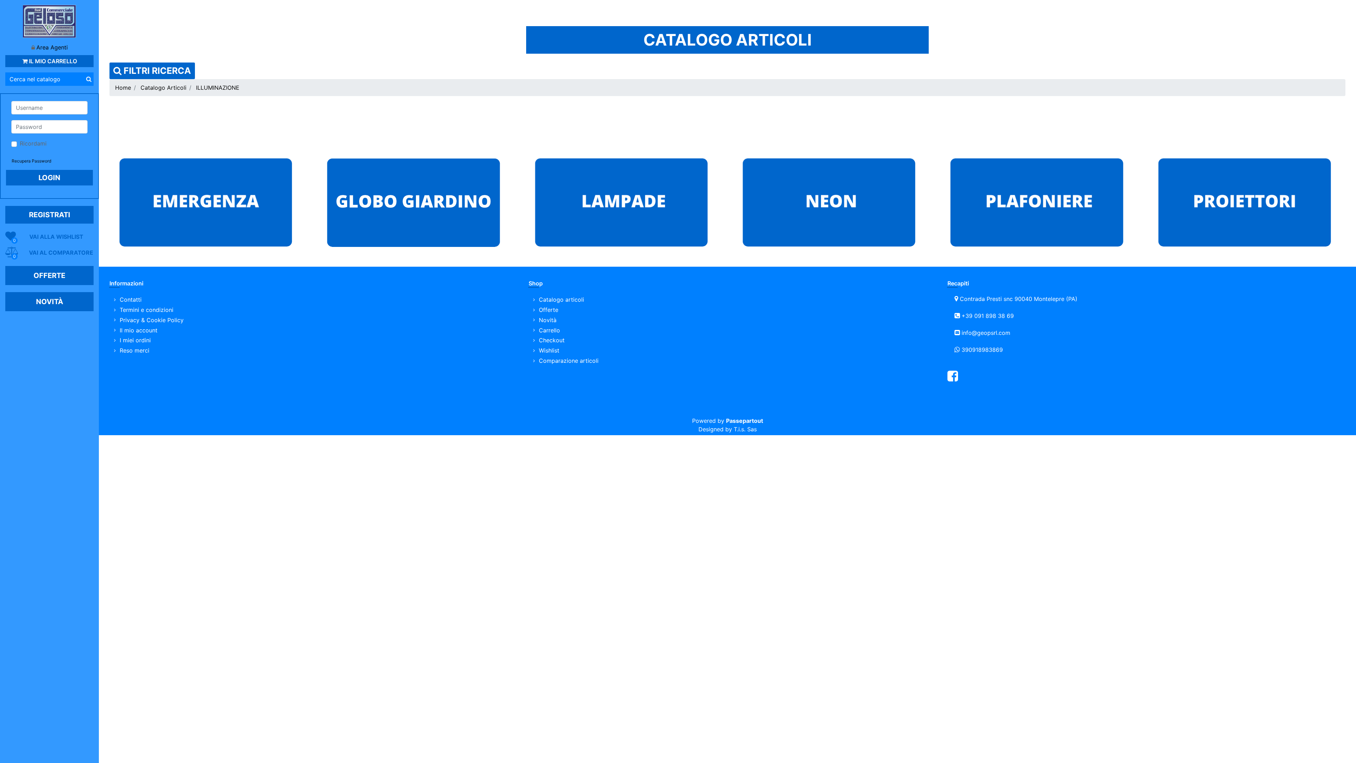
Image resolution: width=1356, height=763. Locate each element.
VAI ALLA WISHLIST (56, 236)
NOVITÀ (49, 301)
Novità (548, 320)
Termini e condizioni (146, 309)
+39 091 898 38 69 (988, 315)
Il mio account (138, 330)
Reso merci (134, 350)
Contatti (131, 299)
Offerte (548, 309)
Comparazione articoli (569, 360)
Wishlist (549, 350)
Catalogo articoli (561, 299)
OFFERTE (49, 275)
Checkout (552, 340)
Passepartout (744, 420)
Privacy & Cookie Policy (152, 320)
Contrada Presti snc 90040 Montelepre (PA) (1018, 298)
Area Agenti (52, 47)
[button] (88, 79)
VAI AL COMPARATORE (61, 252)
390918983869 (982, 349)
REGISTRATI (49, 215)
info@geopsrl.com (986, 332)
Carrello (549, 330)
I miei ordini (135, 340)
